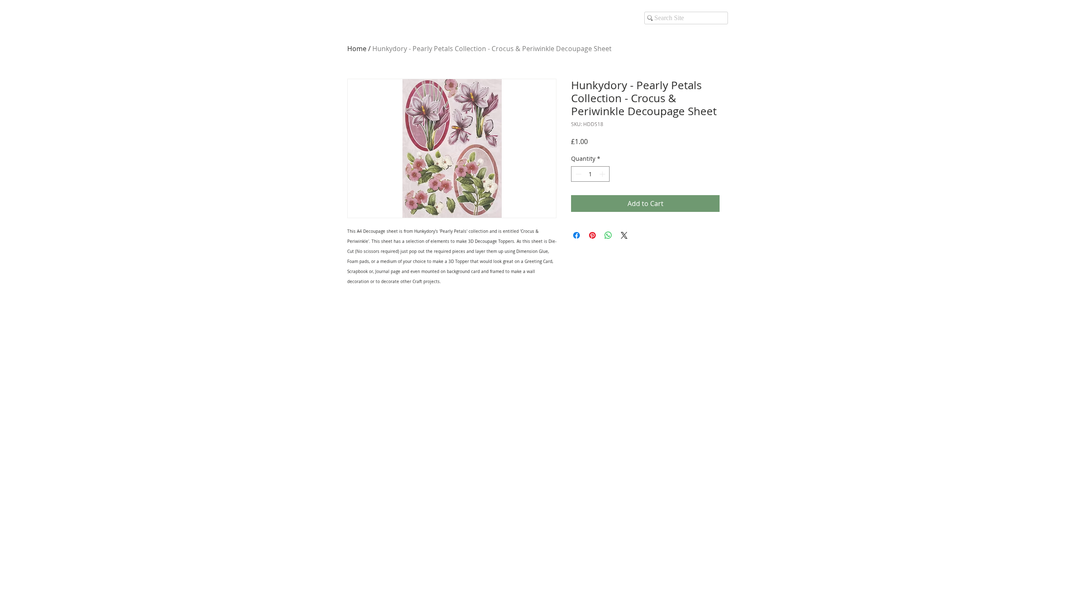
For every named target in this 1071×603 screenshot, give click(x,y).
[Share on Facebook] (576, 235)
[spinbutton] (590, 174)
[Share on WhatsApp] (608, 235)
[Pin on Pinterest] (592, 235)
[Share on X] (624, 235)
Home (356, 48)
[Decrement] (577, 174)
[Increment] (603, 174)
